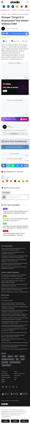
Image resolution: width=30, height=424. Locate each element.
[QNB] (21, 6)
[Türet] (26, 6)
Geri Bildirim (4, 373)
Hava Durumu (4, 297)
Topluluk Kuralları (5, 377)
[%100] (17, 6)
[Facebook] (6, 387)
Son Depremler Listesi (7, 300)
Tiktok (22, 359)
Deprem (10, 356)
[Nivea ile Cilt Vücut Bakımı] (4, 6)
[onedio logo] (14, 404)
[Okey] (13, 6)
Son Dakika (5, 362)
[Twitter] (9, 387)
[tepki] (3, 181)
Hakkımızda (4, 371)
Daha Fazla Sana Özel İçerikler (14, 147)
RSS (15, 379)
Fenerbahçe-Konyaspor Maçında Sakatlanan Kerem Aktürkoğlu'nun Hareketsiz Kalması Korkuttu (15, 227)
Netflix (3, 45)
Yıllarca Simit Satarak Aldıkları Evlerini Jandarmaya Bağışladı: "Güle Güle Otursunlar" (14, 234)
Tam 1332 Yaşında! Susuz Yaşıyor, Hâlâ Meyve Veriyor (15, 292)
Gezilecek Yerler (6, 365)
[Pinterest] (16, 387)
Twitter (4, 356)
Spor (5, 216)
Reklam (3, 379)
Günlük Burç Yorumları (8, 359)
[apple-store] (5, 393)
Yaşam (5, 208)
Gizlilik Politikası (5, 375)
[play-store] (15, 393)
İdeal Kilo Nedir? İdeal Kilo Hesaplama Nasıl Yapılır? (14, 332)
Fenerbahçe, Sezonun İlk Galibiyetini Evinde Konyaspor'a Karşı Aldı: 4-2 (15, 219)
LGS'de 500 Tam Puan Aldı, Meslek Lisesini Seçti (13, 278)
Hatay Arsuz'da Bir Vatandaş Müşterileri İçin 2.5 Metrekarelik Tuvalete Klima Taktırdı (15, 212)
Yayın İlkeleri (17, 375)
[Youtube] (13, 387)
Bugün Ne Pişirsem (15, 362)
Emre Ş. (12, 28)
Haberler (3, 14)
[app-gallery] (24, 393)
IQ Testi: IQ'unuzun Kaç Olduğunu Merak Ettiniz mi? (14, 349)
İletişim (3, 381)
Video (8, 14)
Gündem (6, 231)
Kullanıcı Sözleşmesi (19, 373)
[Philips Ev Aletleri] (8, 6)
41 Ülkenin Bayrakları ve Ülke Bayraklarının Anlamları (14, 342)
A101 (17, 359)
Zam (16, 356)
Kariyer (16, 371)
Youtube (22, 356)
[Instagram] (2, 387)
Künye (16, 377)
